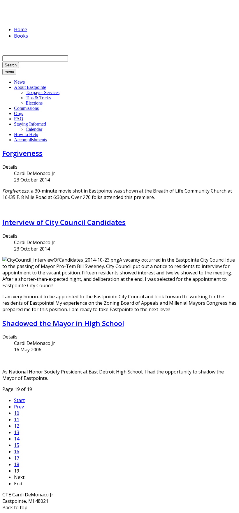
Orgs (18, 113)
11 (16, 419)
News (19, 82)
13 (16, 432)
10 (16, 413)
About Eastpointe (30, 87)
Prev (19, 406)
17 (16, 458)
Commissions (26, 108)
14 (16, 439)
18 (16, 464)
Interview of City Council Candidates (64, 222)
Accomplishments (30, 139)
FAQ (18, 118)
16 (16, 451)
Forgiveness (22, 153)
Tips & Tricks (38, 97)
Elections (34, 103)
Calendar (34, 129)
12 (16, 426)
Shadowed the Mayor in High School (63, 323)
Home (20, 29)
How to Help (26, 134)
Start (19, 400)
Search (11, 65)
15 (16, 445)
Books (21, 36)
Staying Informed (30, 123)
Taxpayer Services (42, 92)
